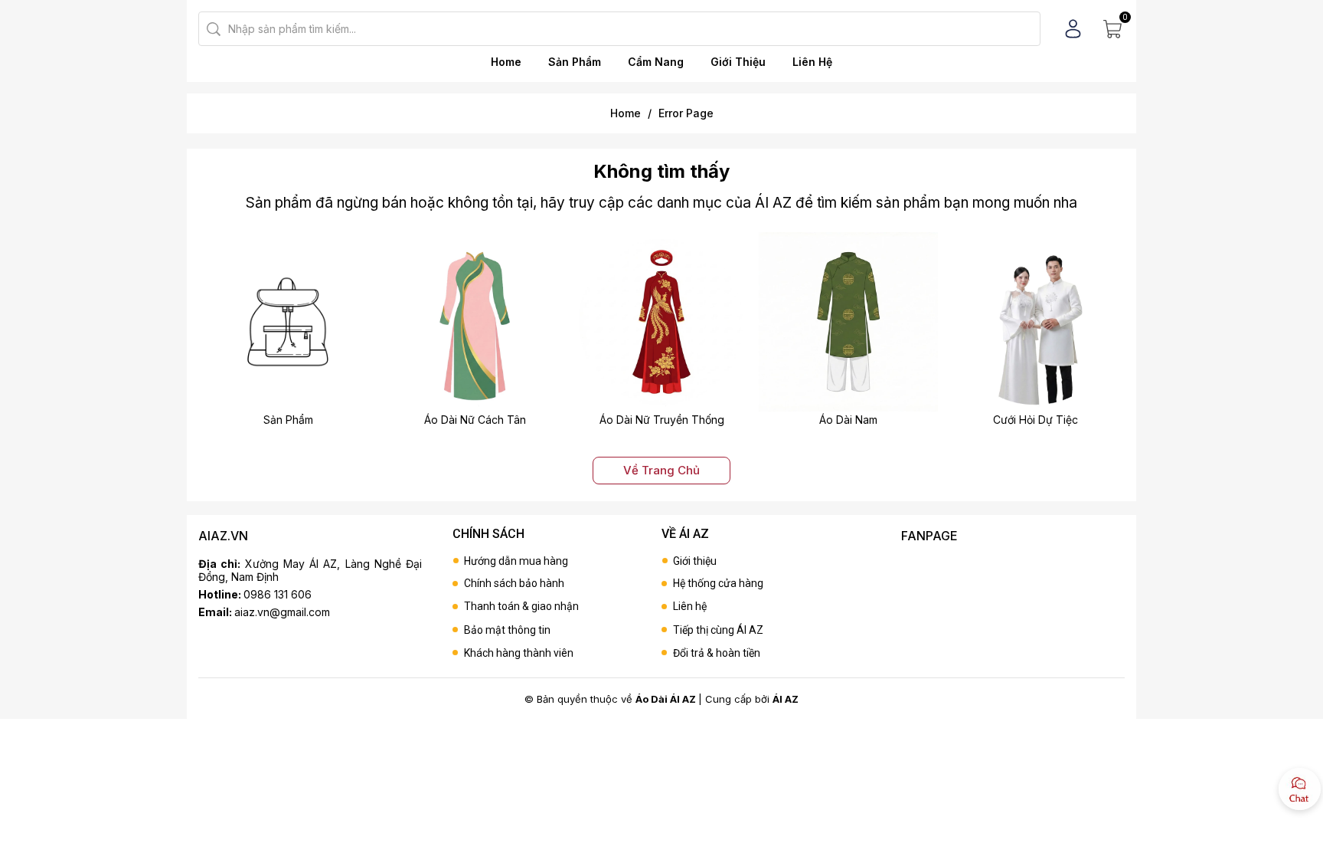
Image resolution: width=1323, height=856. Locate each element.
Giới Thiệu (738, 61)
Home (506, 61)
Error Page (686, 113)
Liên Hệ (812, 61)
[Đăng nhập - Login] (1073, 28)
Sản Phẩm (574, 61)
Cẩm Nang (656, 61)
